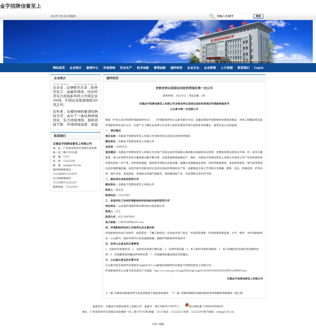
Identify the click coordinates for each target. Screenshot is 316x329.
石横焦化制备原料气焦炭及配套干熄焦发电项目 (141, 293)
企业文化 (193, 67)
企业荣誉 (210, 67)
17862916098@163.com (131, 222)
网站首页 (59, 67)
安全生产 (126, 67)
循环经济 (176, 67)
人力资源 (227, 67)
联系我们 (244, 67)
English (259, 67)
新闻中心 (92, 67)
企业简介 (76, 67)
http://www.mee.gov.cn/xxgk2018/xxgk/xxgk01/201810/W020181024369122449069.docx (200, 270)
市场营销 (109, 67)
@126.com (75, 165)
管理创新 (160, 67)
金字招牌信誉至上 (20, 6)
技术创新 (143, 67)
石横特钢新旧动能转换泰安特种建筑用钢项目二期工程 (212, 293)
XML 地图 (158, 324)
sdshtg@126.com (225, 311)
